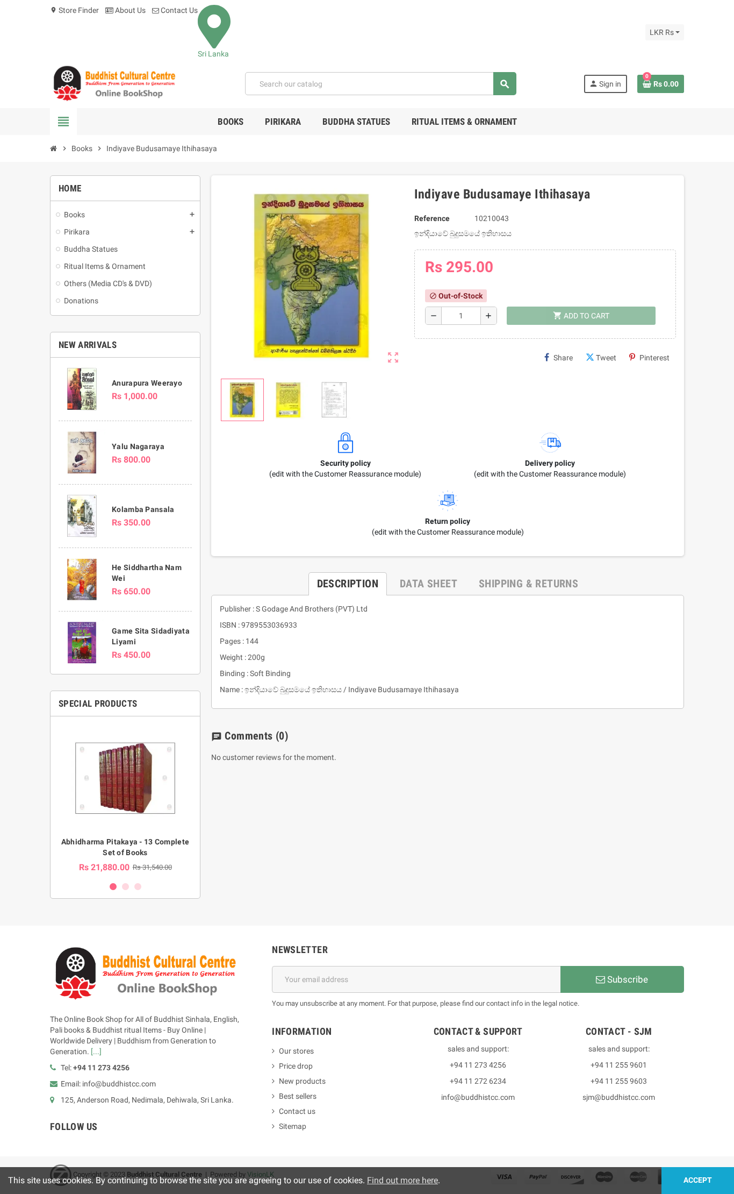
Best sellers (297, 1096)
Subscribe (626, 979)
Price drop (296, 1066)
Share (563, 357)
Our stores (296, 1051)
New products (302, 1081)
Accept (697, 1180)
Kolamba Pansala (143, 509)
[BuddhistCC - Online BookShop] (114, 83)
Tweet (606, 357)
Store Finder (74, 10)
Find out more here (402, 1180)
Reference (432, 218)
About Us (129, 10)
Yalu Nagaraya (138, 446)
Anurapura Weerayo (147, 383)
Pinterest (654, 357)
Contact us (297, 1111)
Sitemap (292, 1126)
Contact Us (178, 10)
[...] (96, 1051)
